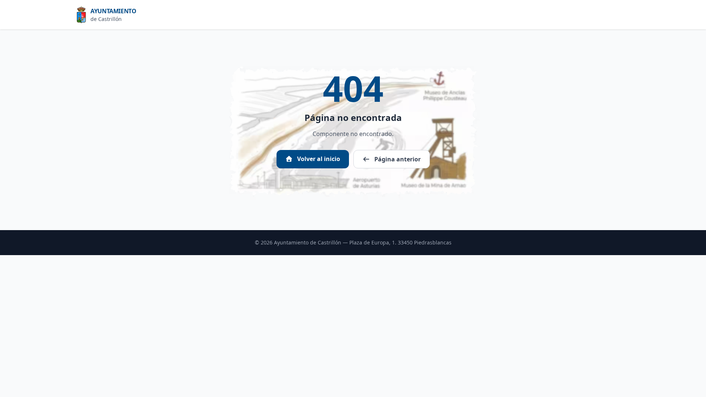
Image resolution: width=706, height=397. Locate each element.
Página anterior (397, 159)
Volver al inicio (318, 159)
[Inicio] (83, 15)
